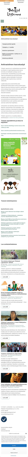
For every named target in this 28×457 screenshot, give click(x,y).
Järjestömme (21, 2)
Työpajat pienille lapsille (8, 44)
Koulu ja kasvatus (19, 325)
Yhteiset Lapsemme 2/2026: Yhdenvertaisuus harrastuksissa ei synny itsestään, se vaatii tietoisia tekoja (13, 224)
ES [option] (26, 18)
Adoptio (10, 264)
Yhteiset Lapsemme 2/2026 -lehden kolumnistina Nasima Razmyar (10, 228)
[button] (26, 433)
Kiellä (14, 449)
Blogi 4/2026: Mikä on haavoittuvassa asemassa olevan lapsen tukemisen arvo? (13, 219)
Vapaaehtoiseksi (20, 0)
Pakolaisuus (15, 265)
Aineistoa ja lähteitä (7, 58)
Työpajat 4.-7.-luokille (8, 47)
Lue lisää (5, 277)
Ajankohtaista (11, 297)
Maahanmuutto (19, 297)
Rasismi (20, 265)
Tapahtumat (10, 298)
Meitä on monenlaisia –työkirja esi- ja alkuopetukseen (12, 54)
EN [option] (24, 18)
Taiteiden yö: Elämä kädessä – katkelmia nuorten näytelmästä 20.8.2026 (12, 216)
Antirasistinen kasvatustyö (9, 39)
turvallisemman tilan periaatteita (16, 117)
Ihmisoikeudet (16, 264)
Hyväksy (14, 445)
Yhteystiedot (7, 4)
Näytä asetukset (14, 452)
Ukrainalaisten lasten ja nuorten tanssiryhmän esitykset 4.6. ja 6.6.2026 (13, 236)
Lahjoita (7, 0)
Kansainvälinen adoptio (6, 427)
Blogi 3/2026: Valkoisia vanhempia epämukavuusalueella (10, 232)
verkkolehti (3, 266)
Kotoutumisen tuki (5, 430)
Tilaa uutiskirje (7, 2)
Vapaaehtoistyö (17, 298)
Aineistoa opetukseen (8, 50)
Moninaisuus (9, 265)
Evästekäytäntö (13, 455)
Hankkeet (3, 429)
